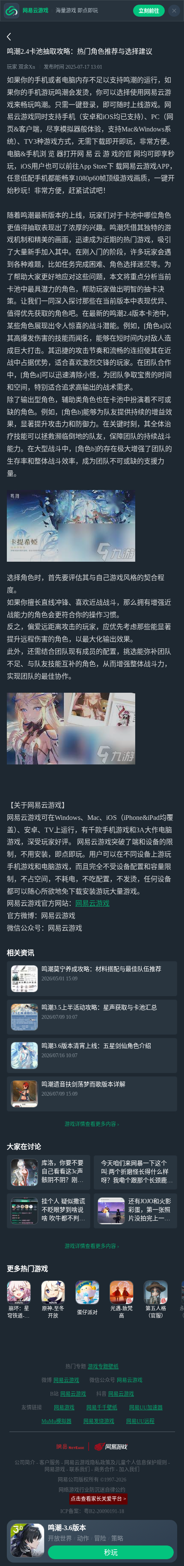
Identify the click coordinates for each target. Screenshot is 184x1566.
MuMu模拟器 (56, 1421)
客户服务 (49, 1463)
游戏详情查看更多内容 (90, 1124)
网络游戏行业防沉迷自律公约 (92, 1490)
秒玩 (111, 1552)
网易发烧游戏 (98, 1421)
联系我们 (79, 1470)
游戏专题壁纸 (103, 1367)
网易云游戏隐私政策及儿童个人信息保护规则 (115, 1463)
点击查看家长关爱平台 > (98, 1499)
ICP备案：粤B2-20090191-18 (92, 1511)
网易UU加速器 (146, 1408)
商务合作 (104, 1470)
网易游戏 (64, 1408)
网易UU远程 (140, 1421)
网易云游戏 (92, 903)
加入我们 (129, 1470)
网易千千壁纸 (101, 1408)
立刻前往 (149, 11)
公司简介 (25, 1463)
